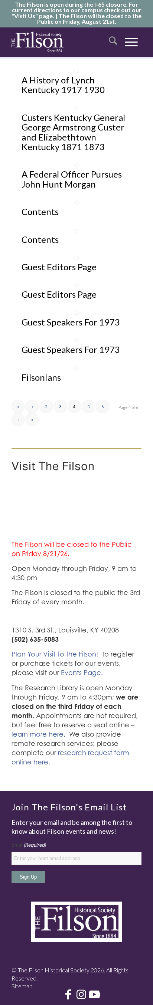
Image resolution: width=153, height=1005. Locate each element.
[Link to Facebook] (68, 994)
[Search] (113, 42)
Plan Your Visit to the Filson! (55, 654)
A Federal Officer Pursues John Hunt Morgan (72, 179)
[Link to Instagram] (81, 994)
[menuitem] (113, 42)
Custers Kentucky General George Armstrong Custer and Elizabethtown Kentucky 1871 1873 (73, 132)
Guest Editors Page (59, 266)
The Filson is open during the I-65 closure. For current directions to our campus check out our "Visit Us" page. (76, 10)
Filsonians (41, 377)
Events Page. (82, 673)
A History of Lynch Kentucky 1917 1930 (63, 85)
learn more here (38, 734)
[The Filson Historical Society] (38, 42)
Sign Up (28, 877)
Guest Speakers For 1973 (71, 322)
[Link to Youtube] (94, 994)
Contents (40, 211)
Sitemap (22, 985)
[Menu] (131, 42)
